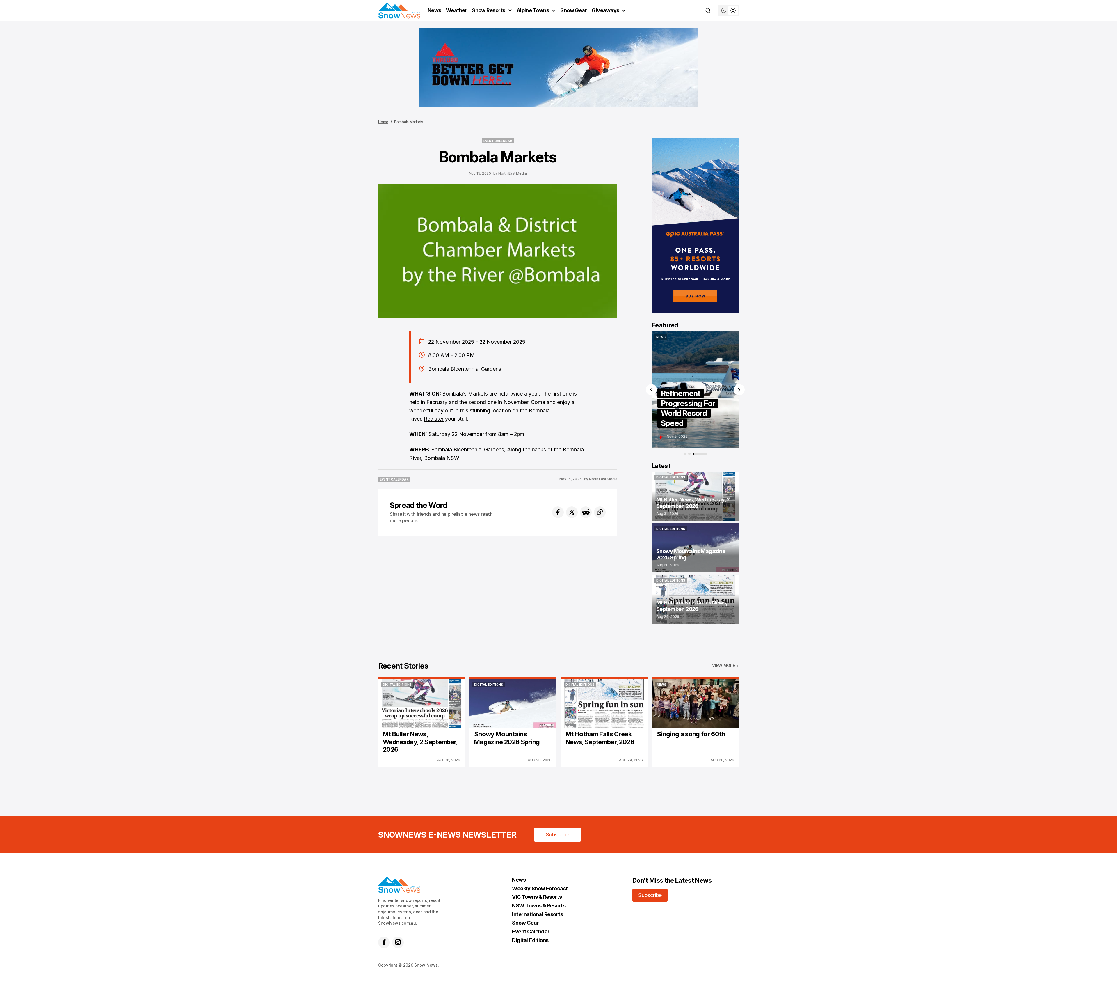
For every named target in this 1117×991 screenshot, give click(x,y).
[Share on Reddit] (586, 512)
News (434, 10)
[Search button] (708, 10)
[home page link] (399, 10)
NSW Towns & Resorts (538, 906)
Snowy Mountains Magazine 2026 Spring (507, 737)
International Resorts (537, 914)
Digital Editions (530, 940)
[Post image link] (421, 703)
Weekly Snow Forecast (540, 888)
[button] (651, 389)
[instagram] (398, 942)
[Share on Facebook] (558, 512)
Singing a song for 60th (691, 734)
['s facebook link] (384, 942)
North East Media (512, 173)
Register (434, 419)
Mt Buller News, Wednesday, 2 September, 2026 (420, 741)
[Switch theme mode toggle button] (728, 10)
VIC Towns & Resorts (537, 897)
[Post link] (695, 496)
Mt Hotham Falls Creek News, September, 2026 (599, 737)
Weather (456, 10)
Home (383, 122)
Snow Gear (573, 10)
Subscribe (557, 835)
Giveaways (605, 10)
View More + (725, 665)
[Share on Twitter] (572, 512)
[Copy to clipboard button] (600, 512)
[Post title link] (668, 389)
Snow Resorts (488, 10)
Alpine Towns (533, 10)
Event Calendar (530, 931)
